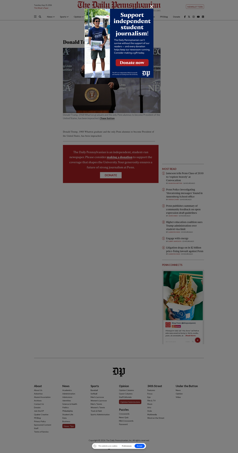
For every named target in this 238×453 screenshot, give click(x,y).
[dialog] (119, 226)
